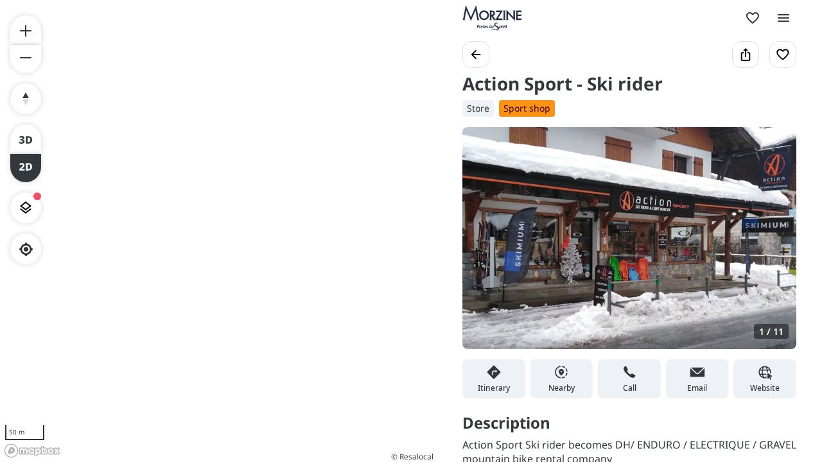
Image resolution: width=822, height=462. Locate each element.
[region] (218, 231)
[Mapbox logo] (32, 450)
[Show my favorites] (752, 18)
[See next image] (773, 245)
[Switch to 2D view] (25, 168)
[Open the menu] (783, 18)
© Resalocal (412, 456)
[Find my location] (26, 249)
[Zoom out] (25, 59)
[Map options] (25, 208)
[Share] (745, 54)
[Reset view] (25, 98)
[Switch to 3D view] (25, 138)
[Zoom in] (25, 29)
